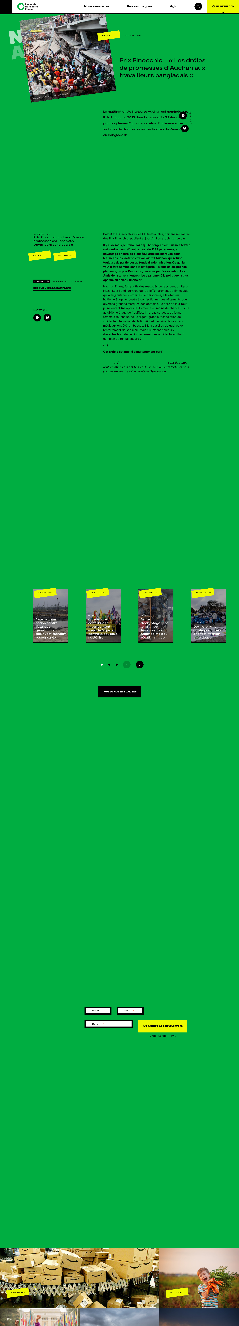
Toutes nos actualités (119, 691)
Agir (173, 6)
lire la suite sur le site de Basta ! (131, 345)
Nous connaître (96, 6)
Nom (129, 1010)
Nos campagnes (139, 6)
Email (98, 1024)
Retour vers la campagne (52, 288)
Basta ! (108, 362)
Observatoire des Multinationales (143, 362)
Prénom (99, 1010)
